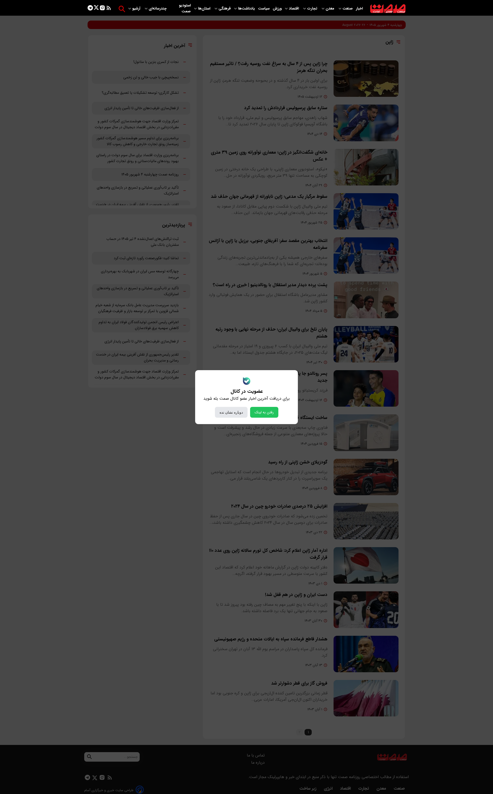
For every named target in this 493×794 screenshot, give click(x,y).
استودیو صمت (185, 8)
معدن (330, 9)
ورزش (277, 9)
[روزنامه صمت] (388, 8)
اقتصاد (294, 9)
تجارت (312, 9)
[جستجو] (122, 9)
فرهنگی (225, 9)
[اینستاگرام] (102, 9)
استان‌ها (204, 9)
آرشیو (136, 9)
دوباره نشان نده (231, 412)
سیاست (264, 9)
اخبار (359, 9)
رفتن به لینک (264, 412)
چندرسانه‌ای (158, 9)
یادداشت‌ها (247, 9)
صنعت (348, 9)
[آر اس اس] (109, 9)
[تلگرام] (90, 9)
